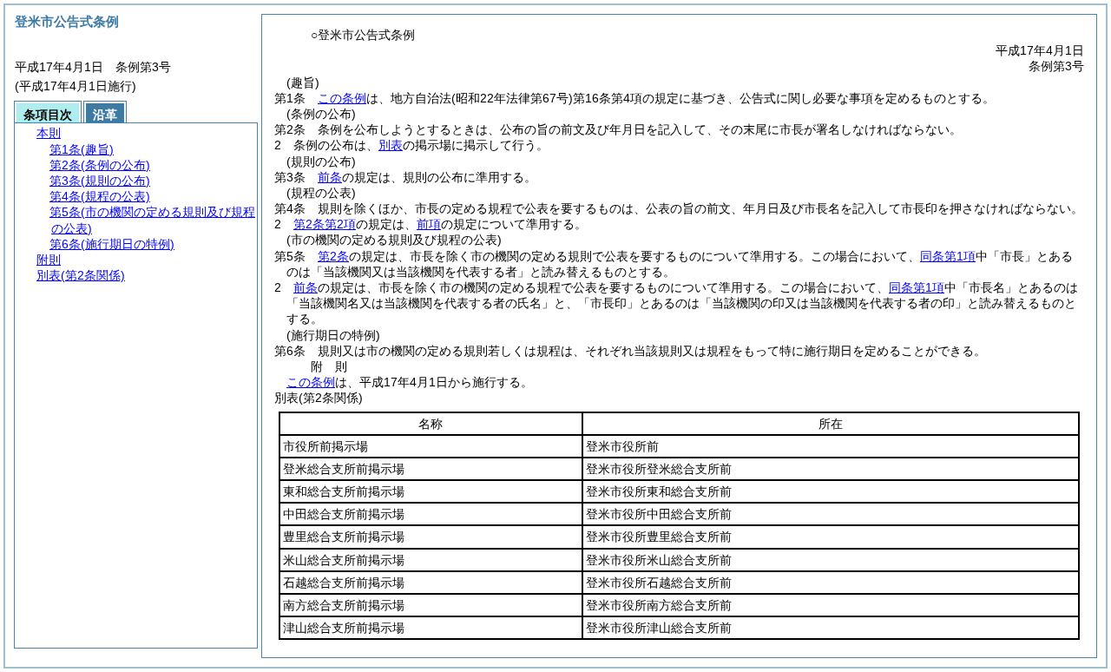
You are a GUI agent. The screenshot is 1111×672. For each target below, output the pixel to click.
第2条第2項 (324, 224)
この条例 (342, 98)
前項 (429, 224)
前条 (330, 177)
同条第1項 (948, 256)
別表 (390, 145)
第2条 (333, 256)
